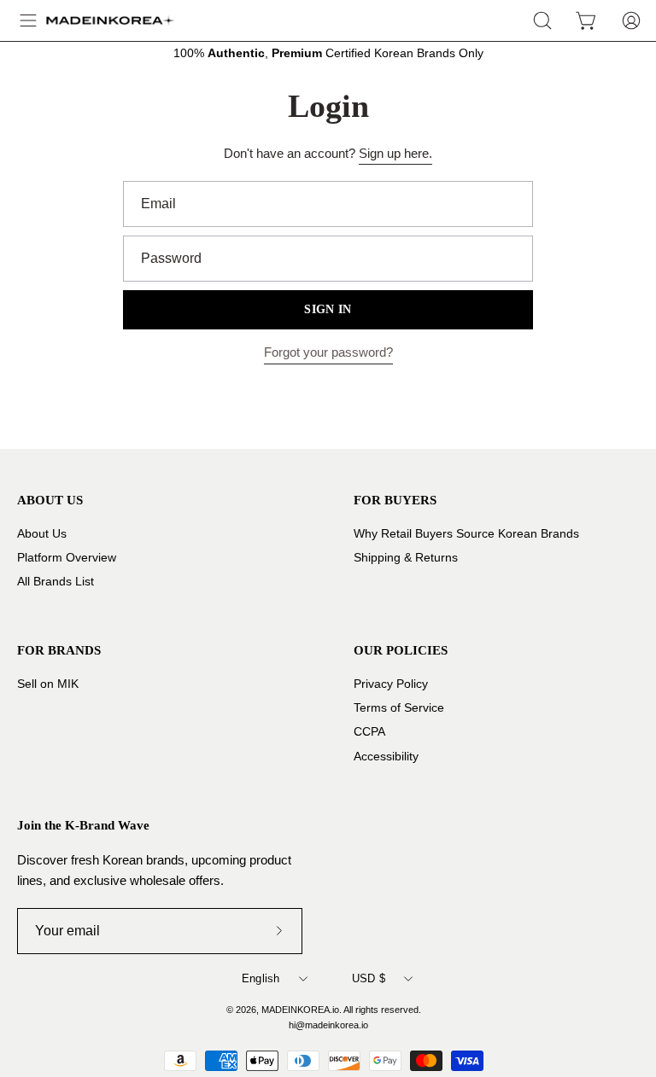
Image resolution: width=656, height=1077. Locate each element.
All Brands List (55, 581)
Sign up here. (395, 153)
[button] (542, 20)
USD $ (368, 978)
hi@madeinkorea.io (328, 1025)
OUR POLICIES (401, 650)
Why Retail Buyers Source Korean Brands (466, 533)
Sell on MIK (48, 684)
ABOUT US (50, 499)
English (261, 978)
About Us (42, 533)
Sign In (327, 309)
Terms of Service (399, 708)
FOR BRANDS (59, 650)
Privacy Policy (391, 684)
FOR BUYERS (395, 499)
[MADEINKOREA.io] (110, 20)
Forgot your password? (328, 352)
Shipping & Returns (406, 557)
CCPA (369, 732)
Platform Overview (66, 557)
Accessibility (386, 756)
